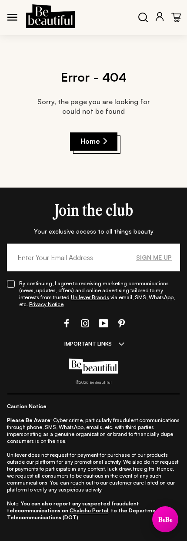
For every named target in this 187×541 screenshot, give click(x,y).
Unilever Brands (90, 297)
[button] (65, 323)
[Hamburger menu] (12, 17)
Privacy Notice (46, 304)
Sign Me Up (154, 257)
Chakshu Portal (89, 510)
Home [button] (90, 141)
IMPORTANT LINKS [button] (88, 343)
